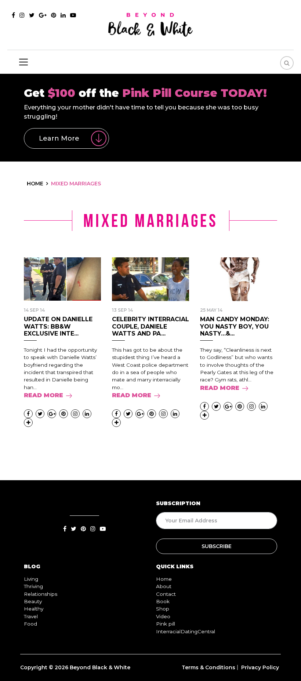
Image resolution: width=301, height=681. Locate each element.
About (163, 586)
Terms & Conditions (208, 667)
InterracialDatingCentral (185, 631)
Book (163, 601)
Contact (166, 594)
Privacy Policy (260, 667)
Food (30, 624)
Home (164, 579)
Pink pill (165, 624)
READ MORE (43, 395)
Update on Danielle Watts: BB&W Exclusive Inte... (58, 326)
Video (163, 616)
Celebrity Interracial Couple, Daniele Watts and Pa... (150, 326)
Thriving (33, 586)
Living (31, 579)
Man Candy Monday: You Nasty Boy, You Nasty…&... (234, 326)
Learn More (59, 138)
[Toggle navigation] (23, 62)
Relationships (40, 594)
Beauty (33, 601)
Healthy (33, 609)
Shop (162, 609)
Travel (31, 616)
